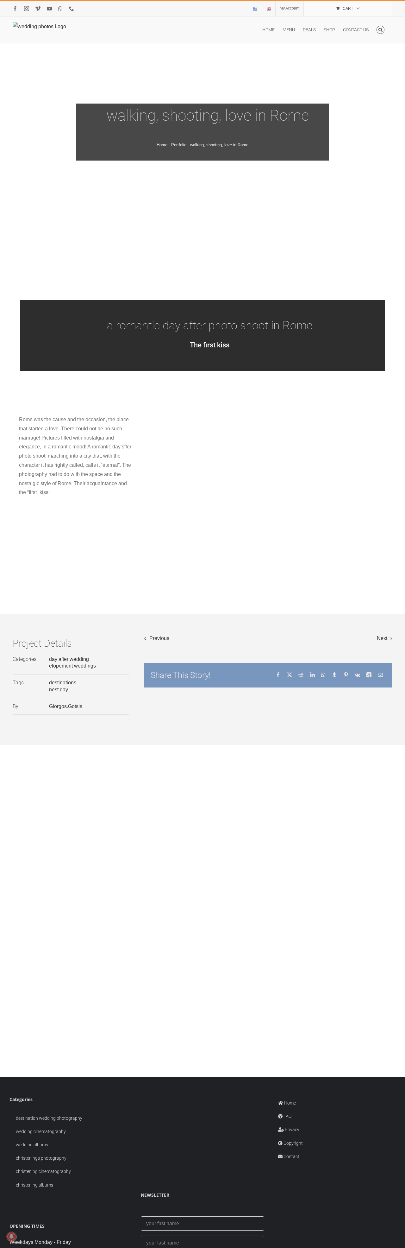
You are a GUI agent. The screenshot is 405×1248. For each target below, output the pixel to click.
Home (162, 145)
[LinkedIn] (312, 675)
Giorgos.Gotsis (65, 706)
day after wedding (69, 659)
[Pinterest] (346, 675)
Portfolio (178, 145)
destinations (62, 682)
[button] (380, 29)
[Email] (380, 675)
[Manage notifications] (11, 1237)
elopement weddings (72, 665)
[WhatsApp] (323, 675)
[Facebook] (278, 675)
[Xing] (369, 675)
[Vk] (357, 675)
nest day (58, 689)
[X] (289, 675)
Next (382, 638)
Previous (159, 638)
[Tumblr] (334, 675)
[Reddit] (301, 675)
